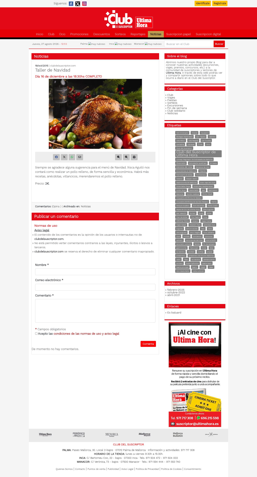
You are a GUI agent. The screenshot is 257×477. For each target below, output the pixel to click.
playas (209, 252)
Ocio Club (207, 194)
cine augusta (181, 233)
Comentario (44, 295)
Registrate (220, 3)
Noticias (155, 34)
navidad (191, 252)
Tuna (205, 217)
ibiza (211, 248)
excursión (211, 240)
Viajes (171, 97)
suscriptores (192, 263)
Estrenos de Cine (202, 167)
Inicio (39, 34)
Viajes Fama (206, 221)
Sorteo (192, 213)
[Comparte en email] (79, 157)
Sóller (209, 213)
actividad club (209, 225)
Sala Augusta (208, 209)
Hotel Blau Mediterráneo (203, 186)
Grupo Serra (211, 434)
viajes (211, 267)
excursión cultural (183, 244)
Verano (195, 221)
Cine (200, 144)
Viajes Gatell (181, 225)
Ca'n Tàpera (200, 137)
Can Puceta (206, 141)
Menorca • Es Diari (111, 434)
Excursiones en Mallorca (186, 171)
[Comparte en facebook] (56, 157)
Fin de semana (177, 108)
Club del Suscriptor (184, 148)
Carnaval (191, 144)
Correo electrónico (49, 280)
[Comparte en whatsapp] (72, 157)
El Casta (213, 163)
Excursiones (175, 105)
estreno (179, 240)
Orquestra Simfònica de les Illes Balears (192, 202)
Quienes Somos (64, 469)
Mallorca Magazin (145, 434)
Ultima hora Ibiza (78, 434)
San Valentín (181, 213)
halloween (194, 248)
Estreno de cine (184, 167)
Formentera (201, 175)
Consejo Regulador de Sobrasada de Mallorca (194, 159)
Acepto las (78, 333)
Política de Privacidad (147, 469)
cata (202, 229)
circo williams (208, 233)
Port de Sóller (198, 206)
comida (186, 236)
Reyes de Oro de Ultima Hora (187, 209)
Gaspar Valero (191, 179)
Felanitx (202, 171)
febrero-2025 (175, 289)
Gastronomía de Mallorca (186, 182)
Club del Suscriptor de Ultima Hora (196, 153)
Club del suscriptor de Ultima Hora (128, 19)
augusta (179, 229)
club (178, 236)
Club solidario (176, 110)
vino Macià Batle (182, 271)
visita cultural (198, 271)
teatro (194, 267)
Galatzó (179, 179)
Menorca (179, 194)
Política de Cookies (171, 469)
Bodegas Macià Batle (184, 137)
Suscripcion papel (178, 34)
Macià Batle (193, 190)
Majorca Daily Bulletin (178, 434)
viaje (203, 267)
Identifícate (202, 3)
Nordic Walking (193, 194)
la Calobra (180, 252)
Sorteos (120, 34)
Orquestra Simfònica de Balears (188, 198)
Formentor (213, 175)
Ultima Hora (182, 221)
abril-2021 (173, 295)
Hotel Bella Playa (183, 186)
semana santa (209, 259)
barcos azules (191, 229)
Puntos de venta (96, 469)
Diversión (180, 163)
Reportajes (138, 34)
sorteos (179, 263)
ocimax (201, 252)
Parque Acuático (182, 206)
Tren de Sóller (182, 217)
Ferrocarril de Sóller (184, 175)
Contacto (80, 469)
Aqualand (204, 133)
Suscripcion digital (208, 34)
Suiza (201, 213)
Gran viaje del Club (207, 182)
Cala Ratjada (193, 141)
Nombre (42, 265)
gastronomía (181, 248)
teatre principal (182, 267)
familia (197, 244)
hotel (204, 248)
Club (51, 34)
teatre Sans (206, 263)
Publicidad (113, 469)
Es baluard (174, 312)
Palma (214, 202)
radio (178, 259)
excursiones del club (194, 240)
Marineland (213, 190)
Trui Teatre (195, 217)
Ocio (62, 34)
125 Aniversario (182, 133)
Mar (203, 190)
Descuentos (101, 34)
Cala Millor (180, 141)
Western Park (195, 225)
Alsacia (194, 133)
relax (186, 259)
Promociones (79, 34)
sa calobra (196, 259)
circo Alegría (195, 233)
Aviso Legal (127, 469)
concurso (209, 236)
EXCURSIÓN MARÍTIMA (197, 163)
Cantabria (180, 144)
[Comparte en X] (64, 157)
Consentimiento (192, 469)
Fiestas (172, 100)
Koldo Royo (181, 190)
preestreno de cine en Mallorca (201, 256)
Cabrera (212, 137)
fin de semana (209, 244)
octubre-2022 (176, 292)
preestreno (180, 256)
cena (210, 229)
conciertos (197, 236)
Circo (208, 144)
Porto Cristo (213, 206)
